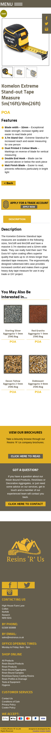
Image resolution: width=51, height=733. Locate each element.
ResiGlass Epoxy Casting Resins (18, 676)
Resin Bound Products (13, 663)
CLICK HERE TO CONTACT (25, 503)
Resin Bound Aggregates (14, 670)
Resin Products (9, 667)
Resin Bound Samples (13, 673)
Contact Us (7, 698)
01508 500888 (9, 628)
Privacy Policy (9, 704)
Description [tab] (17, 219)
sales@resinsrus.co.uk (13, 637)
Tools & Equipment (11, 682)
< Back (8, 183)
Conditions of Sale (11, 701)
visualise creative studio (41, 731)
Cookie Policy (8, 707)
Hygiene (6, 685)
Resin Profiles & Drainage (14, 679)
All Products (8, 660)
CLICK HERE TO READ (25, 456)
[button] (11, 4)
